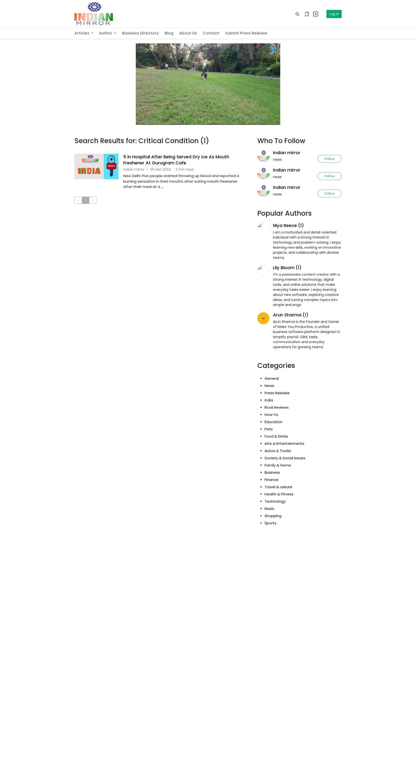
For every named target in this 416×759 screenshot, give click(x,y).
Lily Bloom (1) (287, 268)
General (272, 378)
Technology (275, 501)
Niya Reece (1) (288, 225)
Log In (334, 14)
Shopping (273, 515)
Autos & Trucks (278, 450)
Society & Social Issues (285, 457)
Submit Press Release (246, 33)
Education (273, 421)
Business (272, 472)
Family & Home (278, 465)
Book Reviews (277, 407)
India (269, 400)
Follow (330, 158)
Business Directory (140, 33)
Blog (169, 33)
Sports (270, 523)
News (269, 385)
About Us (188, 33)
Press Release (277, 392)
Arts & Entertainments (284, 443)
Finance (271, 479)
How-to (271, 414)
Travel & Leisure (278, 486)
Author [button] (106, 33)
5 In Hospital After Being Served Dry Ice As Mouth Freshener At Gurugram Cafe (176, 160)
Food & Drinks (276, 436)
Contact (211, 33)
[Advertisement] (162, 227)
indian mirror (286, 153)
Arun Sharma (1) (290, 315)
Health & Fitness (279, 494)
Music (269, 508)
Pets (269, 429)
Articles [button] (82, 33)
